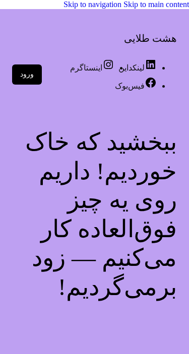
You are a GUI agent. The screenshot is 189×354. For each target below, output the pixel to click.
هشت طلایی (150, 38)
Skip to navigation (93, 4)
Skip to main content (156, 4)
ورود (27, 74)
